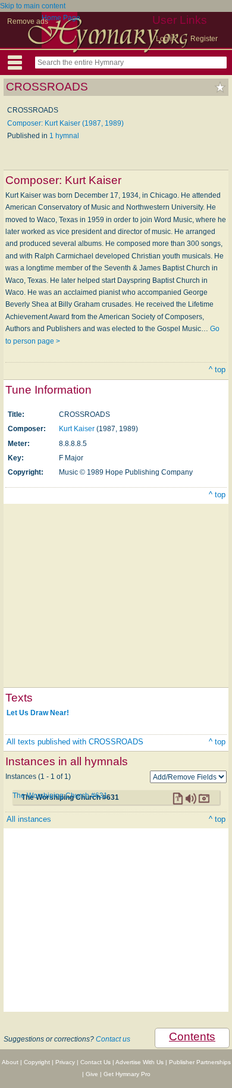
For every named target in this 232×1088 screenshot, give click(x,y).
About (10, 1062)
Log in (166, 39)
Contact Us (95, 1062)
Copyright (37, 1062)
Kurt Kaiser (77, 429)
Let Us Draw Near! (38, 713)
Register (204, 39)
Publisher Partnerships (200, 1062)
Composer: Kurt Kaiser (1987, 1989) (65, 123)
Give (92, 1074)
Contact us (113, 1039)
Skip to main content (32, 6)
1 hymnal (64, 136)
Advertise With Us (139, 1062)
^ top (217, 369)
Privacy (65, 1062)
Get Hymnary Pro (127, 1074)
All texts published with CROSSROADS (75, 741)
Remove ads (27, 21)
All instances (29, 819)
